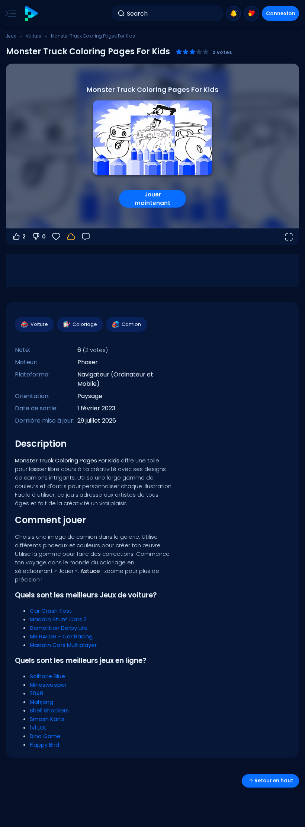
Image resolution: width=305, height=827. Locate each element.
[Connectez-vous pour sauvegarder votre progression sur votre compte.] (71, 236)
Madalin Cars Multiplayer (63, 645)
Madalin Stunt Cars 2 (58, 619)
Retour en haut (273, 780)
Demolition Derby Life (59, 628)
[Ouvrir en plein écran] (288, 236)
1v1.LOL (38, 727)
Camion (131, 324)
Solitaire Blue (47, 676)
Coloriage (85, 324)
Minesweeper (48, 685)
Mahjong (41, 702)
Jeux (11, 36)
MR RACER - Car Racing (61, 636)
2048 (36, 693)
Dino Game (45, 736)
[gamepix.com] (31, 13)
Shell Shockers (49, 710)
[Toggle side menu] (9, 13)
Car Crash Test (51, 611)
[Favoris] (251, 13)
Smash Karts (47, 719)
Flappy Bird (44, 745)
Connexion (280, 13)
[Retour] (85, 236)
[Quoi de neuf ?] (233, 13)
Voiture (33, 36)
